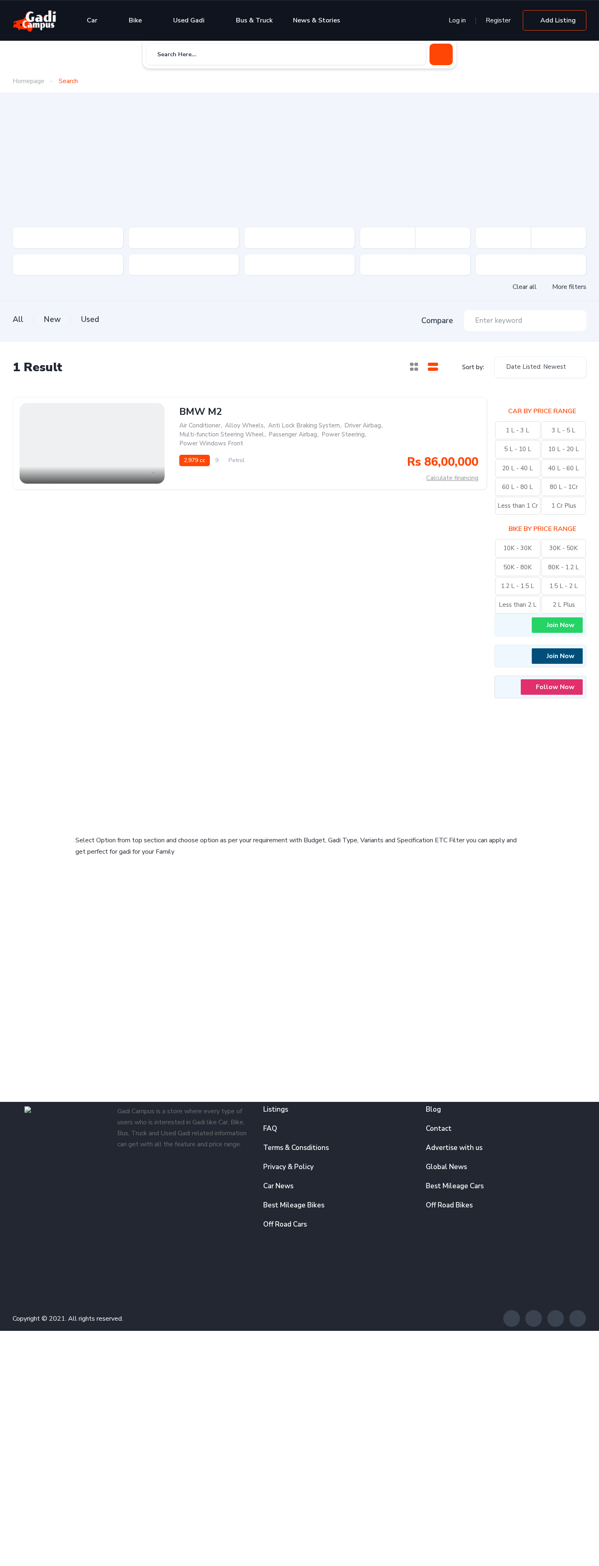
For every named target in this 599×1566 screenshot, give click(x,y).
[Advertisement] (299, 166)
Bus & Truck (254, 20)
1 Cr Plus (563, 506)
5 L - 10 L (517, 449)
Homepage (28, 81)
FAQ (270, 1128)
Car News (278, 1186)
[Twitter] (533, 1318)
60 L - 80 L (517, 487)
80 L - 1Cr (564, 487)
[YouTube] (577, 1318)
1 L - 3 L (517, 430)
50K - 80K (517, 567)
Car (92, 20)
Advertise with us (454, 1147)
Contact (438, 1128)
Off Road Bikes (449, 1205)
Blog (433, 1109)
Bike (135, 20)
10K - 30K (517, 548)
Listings (275, 1109)
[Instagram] (555, 1318)
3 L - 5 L (563, 430)
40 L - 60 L (563, 468)
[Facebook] (511, 1318)
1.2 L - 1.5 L (517, 586)
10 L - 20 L (563, 449)
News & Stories (316, 20)
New (52, 319)
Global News (446, 1167)
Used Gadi (189, 20)
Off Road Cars (285, 1224)
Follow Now (555, 687)
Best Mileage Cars (455, 1186)
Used (90, 319)
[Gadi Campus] (34, 20)
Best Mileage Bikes (293, 1205)
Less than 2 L (518, 605)
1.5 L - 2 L (563, 586)
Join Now (561, 625)
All (18, 319)
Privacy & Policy (288, 1167)
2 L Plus (564, 605)
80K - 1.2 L (563, 567)
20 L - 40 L (517, 468)
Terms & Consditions (296, 1147)
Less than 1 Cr (518, 506)
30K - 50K (563, 548)
